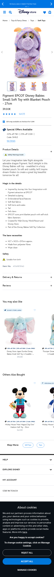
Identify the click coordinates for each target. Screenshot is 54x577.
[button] (27, 152)
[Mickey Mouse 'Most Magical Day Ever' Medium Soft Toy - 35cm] (19, 402)
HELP (5, 460)
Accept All (27, 561)
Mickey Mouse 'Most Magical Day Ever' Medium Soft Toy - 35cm (19, 425)
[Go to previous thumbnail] (2, 52)
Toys (40, 445)
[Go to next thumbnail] (52, 52)
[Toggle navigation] (4, 12)
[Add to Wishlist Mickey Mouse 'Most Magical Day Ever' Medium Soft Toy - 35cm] (34, 383)
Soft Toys (28, 445)
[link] (14, 114)
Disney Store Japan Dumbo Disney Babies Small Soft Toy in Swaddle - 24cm (20, 352)
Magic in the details (12, 183)
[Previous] (3, 4)
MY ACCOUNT (10, 480)
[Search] (10, 12)
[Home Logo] (27, 12)
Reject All (27, 552)
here (24, 532)
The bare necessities (12, 235)
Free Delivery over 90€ (27, 4)
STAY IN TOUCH (10, 491)
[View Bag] (49, 12)
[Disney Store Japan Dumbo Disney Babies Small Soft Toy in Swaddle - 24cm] (19, 329)
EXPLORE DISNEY (11, 469)
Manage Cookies (27, 569)
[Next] (51, 4)
